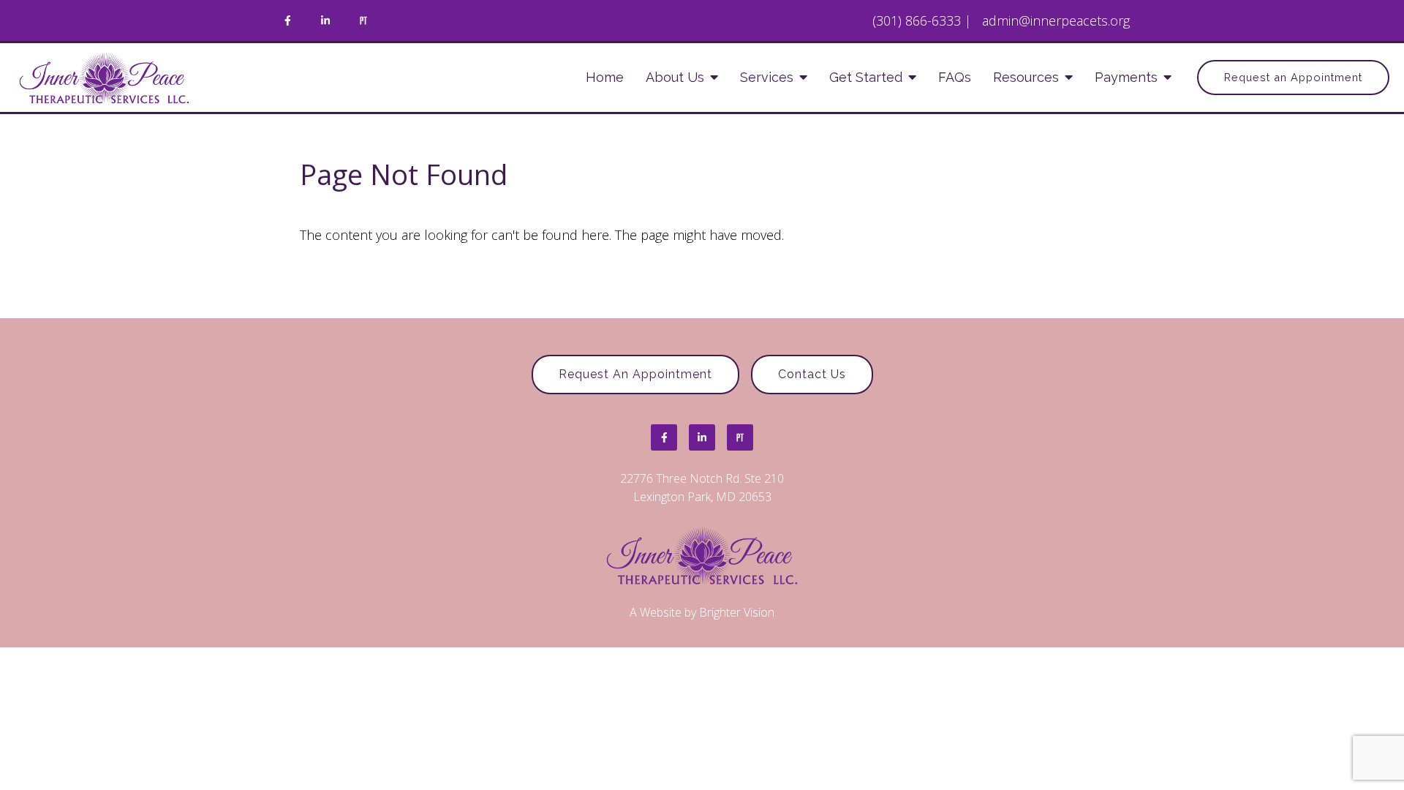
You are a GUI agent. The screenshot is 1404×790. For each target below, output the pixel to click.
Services (766, 77)
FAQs (954, 77)
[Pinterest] (363, 20)
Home (605, 77)
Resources (1026, 77)
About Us (675, 77)
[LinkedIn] (325, 20)
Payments (1126, 77)
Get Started (865, 77)
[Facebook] (287, 20)
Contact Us (812, 374)
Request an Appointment (1293, 77)
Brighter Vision (736, 612)
